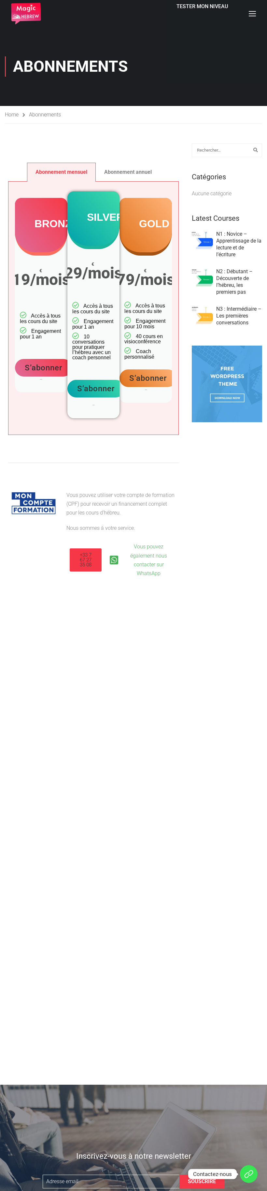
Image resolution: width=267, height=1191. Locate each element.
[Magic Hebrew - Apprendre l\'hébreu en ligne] (26, 13)
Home (12, 115)
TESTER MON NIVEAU (202, 6)
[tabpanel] (93, 308)
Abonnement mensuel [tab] (61, 172)
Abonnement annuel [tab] (128, 172)
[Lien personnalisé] (249, 1174)
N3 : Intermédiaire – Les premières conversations (238, 316)
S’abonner (43, 367)
